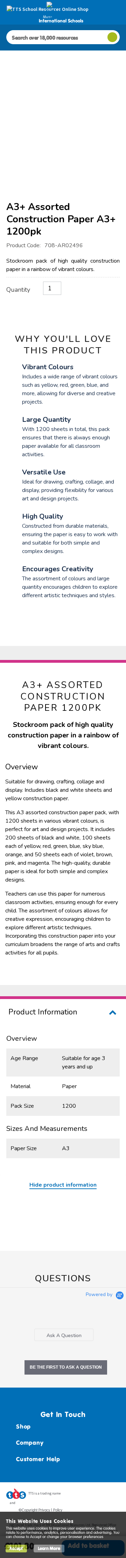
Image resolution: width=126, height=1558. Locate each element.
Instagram (114, 1495)
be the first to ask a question (66, 1367)
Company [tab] (29, 1442)
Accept (16, 1548)
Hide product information (63, 1185)
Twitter (88, 1495)
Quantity (18, 289)
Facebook (74, 1495)
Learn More (49, 1548)
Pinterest (101, 1495)
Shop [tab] (23, 1426)
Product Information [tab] (42, 1012)
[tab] (63, 1335)
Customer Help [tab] (38, 1459)
